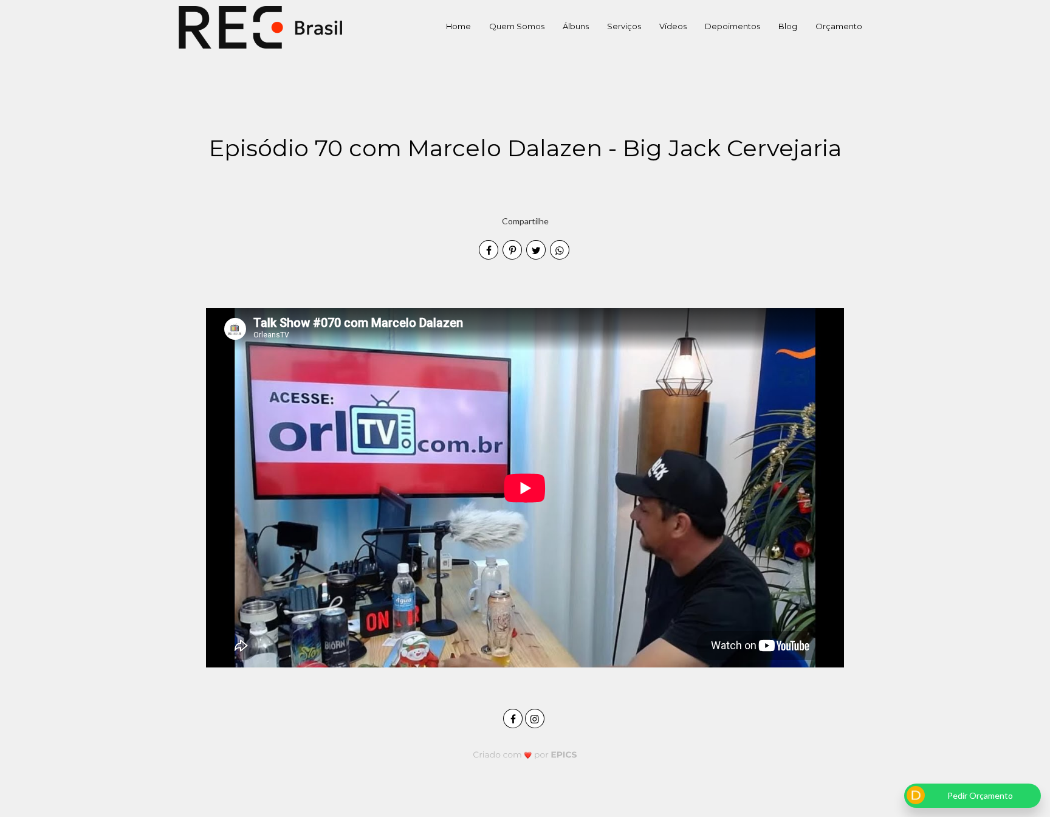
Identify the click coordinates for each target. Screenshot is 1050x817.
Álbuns (576, 26)
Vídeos (673, 26)
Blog (787, 26)
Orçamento (838, 26)
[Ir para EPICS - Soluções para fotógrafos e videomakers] (525, 754)
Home (458, 26)
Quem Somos (516, 26)
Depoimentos (732, 26)
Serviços (624, 26)
